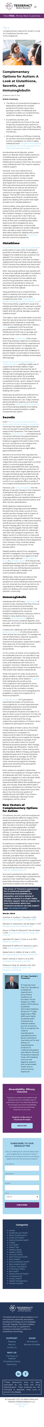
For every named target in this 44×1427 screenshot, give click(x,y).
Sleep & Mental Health (18, 1274)
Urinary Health (15, 1279)
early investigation (22, 488)
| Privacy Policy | (21, 1404)
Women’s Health (16, 1283)
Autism (12, 1231)
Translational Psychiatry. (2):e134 (16, 961)
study (5, 327)
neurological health (17, 908)
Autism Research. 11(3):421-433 (20, 948)
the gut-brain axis (18, 434)
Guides (12, 1243)
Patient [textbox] (22, 1197)
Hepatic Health (15, 1252)
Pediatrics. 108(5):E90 (12, 942)
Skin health (14, 1271)
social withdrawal (18, 618)
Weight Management (18, 1281)
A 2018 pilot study (10, 700)
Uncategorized (15, 1276)
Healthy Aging (15, 1250)
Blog (5, 28)
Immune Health (16, 1255)
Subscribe (22, 1205)
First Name (9, 1164)
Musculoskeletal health (19, 1262)
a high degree (31, 602)
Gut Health (14, 1245)
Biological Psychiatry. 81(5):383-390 (17, 926)
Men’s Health (14, 1259)
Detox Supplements (17, 1235)
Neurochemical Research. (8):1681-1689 (19, 920)
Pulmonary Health (17, 1269)
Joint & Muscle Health (18, 1257)
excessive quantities (11, 632)
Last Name (9, 1174)
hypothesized (20, 339)
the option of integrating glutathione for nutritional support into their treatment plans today (23, 145)
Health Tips (14, 1247)
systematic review (17, 561)
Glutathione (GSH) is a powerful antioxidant (21, 248)
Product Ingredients (18, 1267)
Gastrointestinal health (19, 1240)
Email (7, 1183)
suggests (35, 679)
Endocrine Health (16, 1238)
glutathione (32, 235)
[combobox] (22, 1197)
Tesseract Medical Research (27, 404)
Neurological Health (17, 1264)
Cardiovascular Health (18, 1233)
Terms (21, 1406)
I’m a (7, 1193)
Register (22, 1126)
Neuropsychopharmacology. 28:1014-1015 (20, 955)
